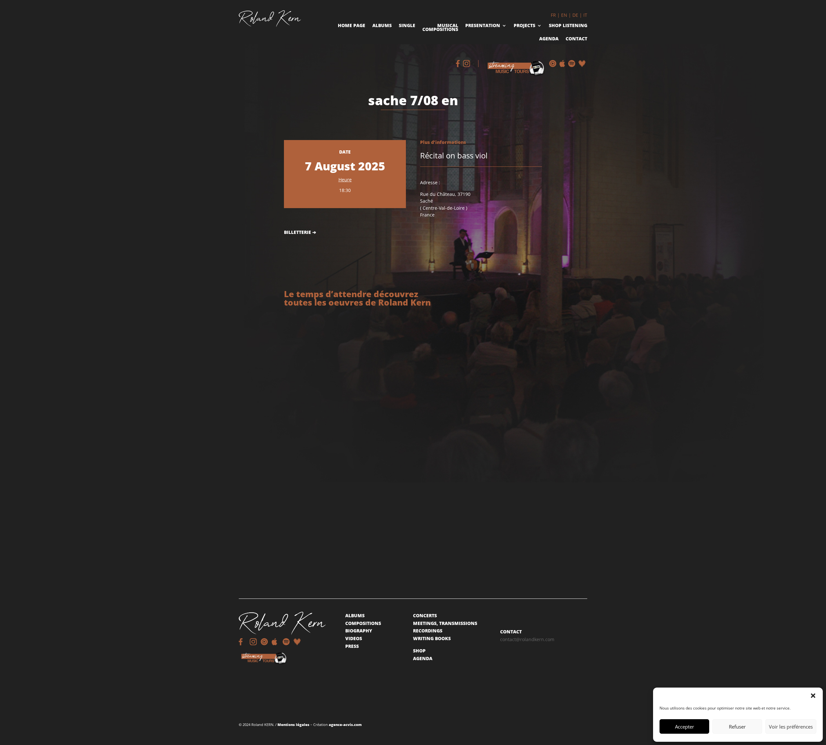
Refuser (737, 726)
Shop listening (568, 26)
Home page (351, 26)
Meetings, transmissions (445, 623)
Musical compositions (440, 28)
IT (585, 15)
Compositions (363, 623)
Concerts (425, 615)
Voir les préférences (791, 726)
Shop (419, 651)
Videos (353, 638)
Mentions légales (293, 724)
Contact (576, 39)
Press (352, 646)
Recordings (427, 631)
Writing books (432, 638)
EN (564, 15)
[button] (813, 695)
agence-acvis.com (345, 724)
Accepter (684, 726)
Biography (358, 631)
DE (575, 15)
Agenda (549, 39)
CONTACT (511, 632)
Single (407, 26)
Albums (382, 26)
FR (553, 15)
